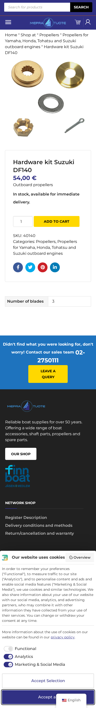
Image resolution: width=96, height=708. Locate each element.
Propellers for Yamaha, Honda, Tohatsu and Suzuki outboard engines (46, 41)
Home (11, 35)
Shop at (28, 35)
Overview (82, 557)
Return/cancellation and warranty (39, 533)
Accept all (48, 697)
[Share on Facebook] (18, 267)
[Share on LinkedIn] (55, 267)
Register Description (26, 517)
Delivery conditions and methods (38, 525)
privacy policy (63, 637)
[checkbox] (19, 649)
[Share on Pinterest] (43, 267)
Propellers (49, 35)
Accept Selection (48, 680)
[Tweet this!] (30, 267)
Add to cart (56, 221)
